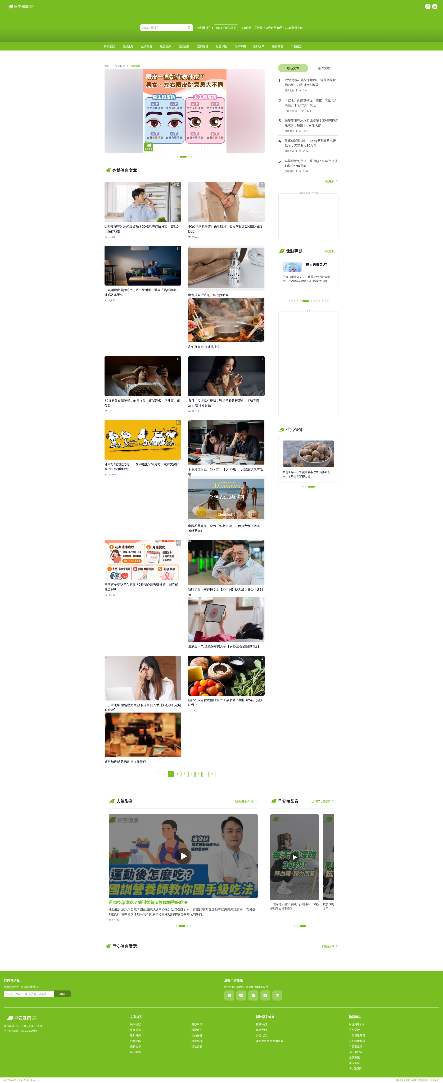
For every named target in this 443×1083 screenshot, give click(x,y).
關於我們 (261, 1024)
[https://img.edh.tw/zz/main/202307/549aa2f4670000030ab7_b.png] (185, 111)
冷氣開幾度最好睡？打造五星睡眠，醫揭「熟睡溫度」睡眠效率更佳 (142, 292)
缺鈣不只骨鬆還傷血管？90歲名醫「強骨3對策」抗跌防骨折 (225, 702)
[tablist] (308, 68)
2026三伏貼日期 (225, 27)
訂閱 (62, 994)
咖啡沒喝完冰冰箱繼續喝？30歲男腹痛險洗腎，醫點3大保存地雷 (142, 229)
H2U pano (355, 1052)
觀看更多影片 (244, 801)
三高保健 (202, 46)
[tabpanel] (308, 129)
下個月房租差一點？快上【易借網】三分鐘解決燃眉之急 (225, 471)
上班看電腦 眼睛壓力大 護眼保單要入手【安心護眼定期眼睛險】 (143, 707)
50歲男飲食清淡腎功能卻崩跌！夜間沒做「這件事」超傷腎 (142, 403)
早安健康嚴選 (357, 1035)
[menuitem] (109, 46)
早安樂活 (296, 46)
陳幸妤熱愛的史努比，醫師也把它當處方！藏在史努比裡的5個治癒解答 (142, 466)
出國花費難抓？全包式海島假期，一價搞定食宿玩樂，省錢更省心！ (225, 528)
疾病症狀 (109, 46)
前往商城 (328, 946)
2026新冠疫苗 (294, 27)
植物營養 (277, 46)
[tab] (293, 68)
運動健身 (184, 46)
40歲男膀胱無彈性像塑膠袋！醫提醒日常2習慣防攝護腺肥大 (225, 229)
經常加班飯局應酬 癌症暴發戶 (125, 762)
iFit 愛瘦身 (355, 1068)
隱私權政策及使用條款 (269, 1041)
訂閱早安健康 (320, 801)
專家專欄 (240, 46)
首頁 (107, 66)
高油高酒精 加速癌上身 (204, 347)
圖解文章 (258, 46)
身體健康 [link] (136, 66)
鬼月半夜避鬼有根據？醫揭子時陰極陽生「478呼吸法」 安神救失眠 (223, 403)
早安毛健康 (356, 1046)
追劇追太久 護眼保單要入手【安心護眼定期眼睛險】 (224, 646)
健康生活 (128, 46)
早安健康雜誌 (357, 1041)
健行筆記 (354, 1063)
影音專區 (221, 46)
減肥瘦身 (165, 46)
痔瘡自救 (246, 27)
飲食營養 (146, 46)
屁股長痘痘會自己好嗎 (268, 27)
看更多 (329, 181)
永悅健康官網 (357, 1024)
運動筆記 (354, 1057)
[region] (185, 111)
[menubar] (202, 46)
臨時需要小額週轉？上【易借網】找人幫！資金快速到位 (225, 592)
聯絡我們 (261, 1029)
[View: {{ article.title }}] (143, 202)
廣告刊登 (261, 1035)
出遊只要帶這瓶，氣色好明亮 (208, 295)
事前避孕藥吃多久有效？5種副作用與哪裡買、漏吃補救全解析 (141, 587)
